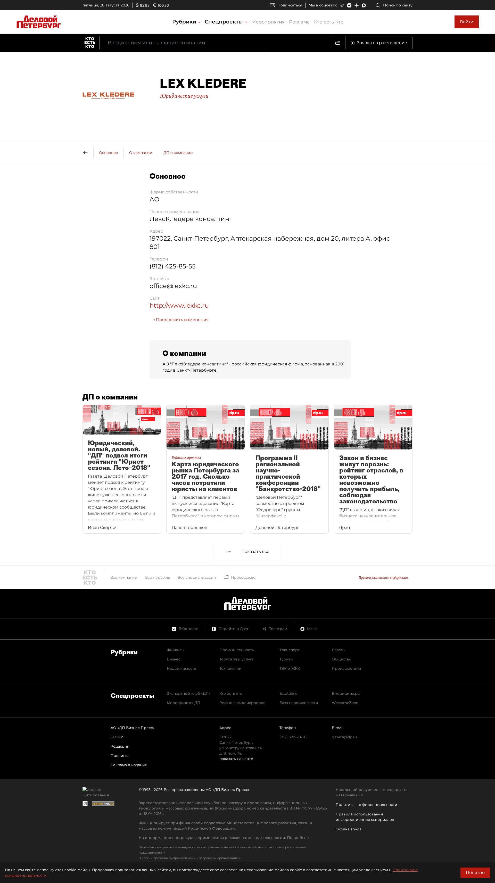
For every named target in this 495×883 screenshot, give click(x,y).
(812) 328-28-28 (293, 737)
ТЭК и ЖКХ (289, 668)
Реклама (299, 22)
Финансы (175, 650)
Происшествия (346, 668)
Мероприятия (268, 22)
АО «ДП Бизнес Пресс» (133, 727)
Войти (466, 21)
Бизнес (173, 659)
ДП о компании (178, 152)
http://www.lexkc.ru (179, 305)
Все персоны (157, 577)
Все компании (123, 577)
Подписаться (289, 5)
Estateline (288, 693)
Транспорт (289, 650)
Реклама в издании (129, 765)
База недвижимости (298, 702)
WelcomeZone (345, 702)
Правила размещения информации (384, 577)
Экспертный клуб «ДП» (189, 693)
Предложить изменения (182, 319)
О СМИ (117, 737)
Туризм (286, 659)
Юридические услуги (184, 96)
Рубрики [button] (185, 22)
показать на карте (236, 758)
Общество (341, 659)
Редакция (120, 746)
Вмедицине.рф (346, 693)
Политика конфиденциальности (366, 804)
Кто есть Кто (328, 22)
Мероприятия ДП (183, 702)
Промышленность (236, 650)
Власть (338, 650)
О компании (140, 152)
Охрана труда (348, 829)
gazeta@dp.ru (344, 737)
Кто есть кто (230, 693)
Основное (108, 152)
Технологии (230, 668)
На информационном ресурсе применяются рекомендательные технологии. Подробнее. (224, 837)
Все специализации (197, 577)
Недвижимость (181, 668)
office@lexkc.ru (173, 286)
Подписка (120, 755)
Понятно (475, 872)
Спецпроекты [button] (224, 22)
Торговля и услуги (236, 659)
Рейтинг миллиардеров (242, 702)
